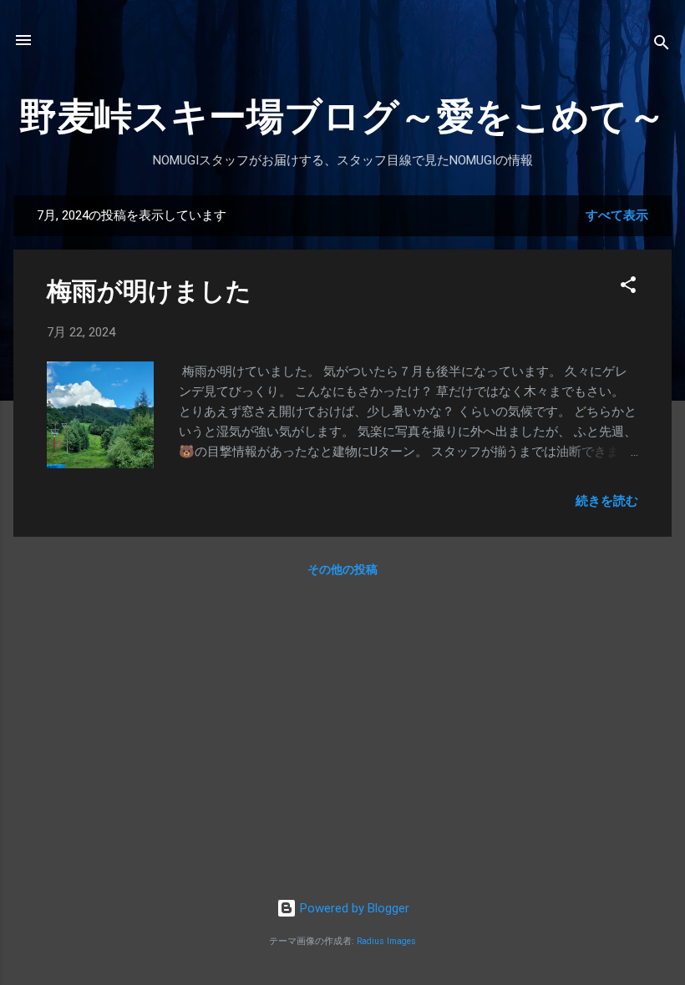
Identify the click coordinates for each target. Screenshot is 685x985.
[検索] (662, 45)
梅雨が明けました (149, 291)
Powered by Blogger (353, 908)
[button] (628, 288)
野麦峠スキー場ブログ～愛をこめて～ (342, 116)
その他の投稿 (342, 569)
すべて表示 (617, 215)
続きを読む (607, 500)
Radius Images (386, 941)
